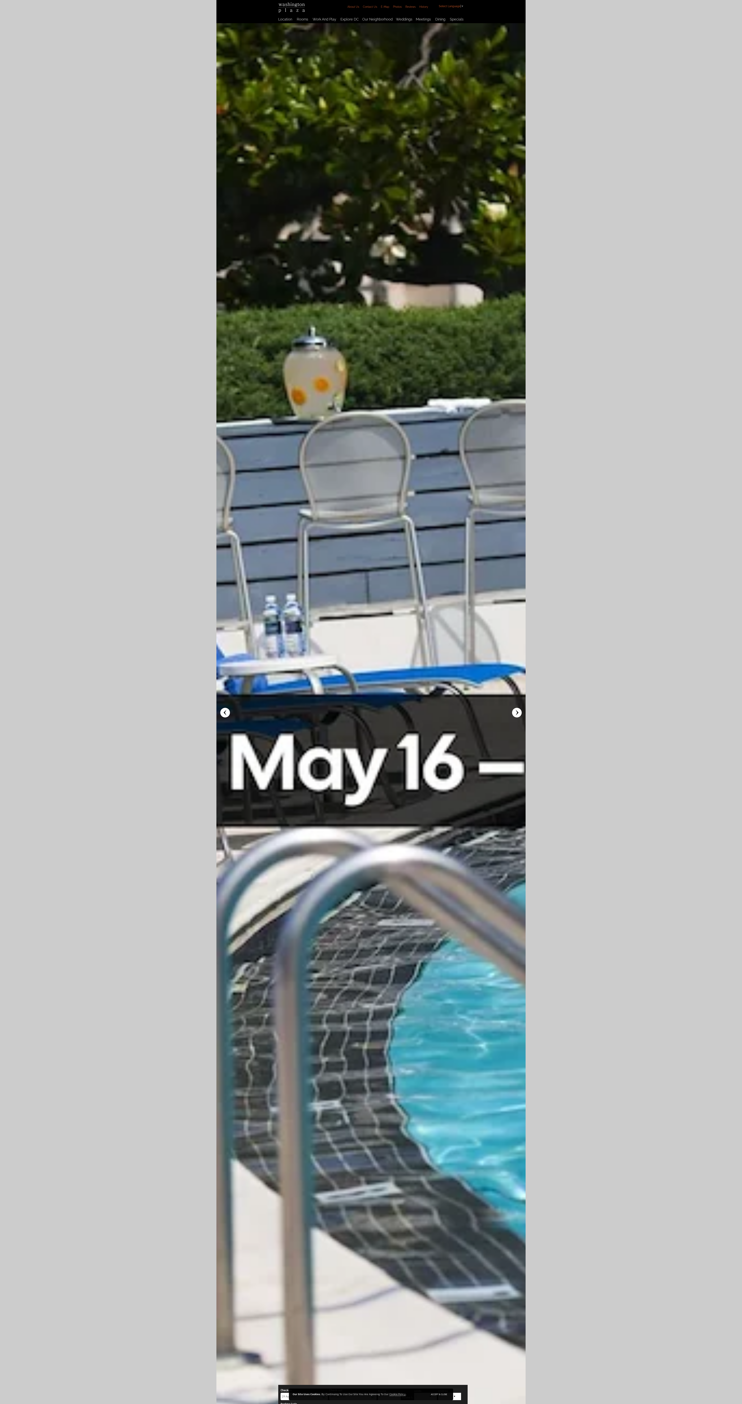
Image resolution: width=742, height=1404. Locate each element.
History (423, 6)
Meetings (423, 19)
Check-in (286, 1390)
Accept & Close (439, 1394)
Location (285, 19)
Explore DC (349, 19)
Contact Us (370, 6)
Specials (457, 19)
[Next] (517, 712)
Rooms (302, 19)
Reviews (410, 6)
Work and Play (324, 19)
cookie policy (397, 1394)
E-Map (385, 6)
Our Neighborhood (377, 19)
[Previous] (225, 712)
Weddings (404, 19)
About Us (353, 6)
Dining (440, 19)
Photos (397, 6)
